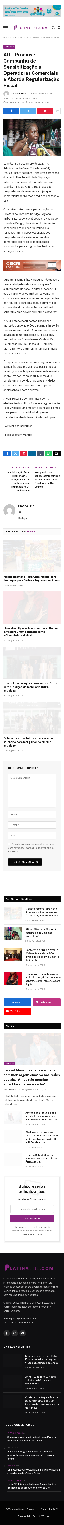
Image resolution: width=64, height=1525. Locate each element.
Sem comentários (15, 102)
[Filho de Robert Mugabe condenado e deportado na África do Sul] (13, 1159)
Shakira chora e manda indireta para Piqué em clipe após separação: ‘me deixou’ (32, 1439)
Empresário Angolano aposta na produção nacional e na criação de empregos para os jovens (30, 1455)
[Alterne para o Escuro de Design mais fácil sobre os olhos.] (53, 27)
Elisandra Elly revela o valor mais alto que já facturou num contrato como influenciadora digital (31, 632)
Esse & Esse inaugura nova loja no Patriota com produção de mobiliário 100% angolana (31, 687)
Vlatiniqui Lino (15, 1433)
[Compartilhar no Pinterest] (45, 111)
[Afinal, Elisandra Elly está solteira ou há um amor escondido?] (13, 933)
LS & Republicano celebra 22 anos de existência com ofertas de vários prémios (33, 1471)
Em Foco (9, 47)
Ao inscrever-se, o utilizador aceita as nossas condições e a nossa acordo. (32, 1231)
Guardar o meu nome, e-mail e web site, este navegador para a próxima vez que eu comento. (31, 848)
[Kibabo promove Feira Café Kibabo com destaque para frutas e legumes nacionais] (32, 556)
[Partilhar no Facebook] (11, 111)
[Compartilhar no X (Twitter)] (28, 111)
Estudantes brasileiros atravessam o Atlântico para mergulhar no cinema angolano (28, 742)
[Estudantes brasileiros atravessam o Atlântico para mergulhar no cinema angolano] (32, 718)
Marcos (11, 1466)
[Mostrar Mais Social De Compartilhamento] (57, 111)
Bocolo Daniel (15, 1480)
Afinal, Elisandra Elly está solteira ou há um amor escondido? (40, 933)
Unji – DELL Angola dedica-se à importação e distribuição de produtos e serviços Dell (31, 1486)
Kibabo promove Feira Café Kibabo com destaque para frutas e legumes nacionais (41, 912)
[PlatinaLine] (30, 27)
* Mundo (9, 1063)
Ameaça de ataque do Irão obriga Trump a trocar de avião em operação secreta (41, 1116)
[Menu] (5, 27)
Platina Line (20, 93)
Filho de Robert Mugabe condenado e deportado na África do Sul (41, 1158)
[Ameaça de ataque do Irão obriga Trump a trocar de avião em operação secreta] (13, 1117)
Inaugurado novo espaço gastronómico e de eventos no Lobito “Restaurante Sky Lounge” (47, 479)
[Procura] (59, 27)
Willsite (45, 1516)
